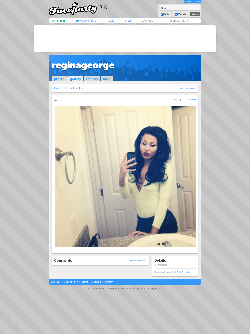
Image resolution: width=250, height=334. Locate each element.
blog (107, 79)
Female (127, 20)
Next (193, 99)
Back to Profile (187, 88)
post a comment (138, 260)
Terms (85, 281)
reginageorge (83, 65)
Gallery (58, 88)
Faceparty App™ (178, 20)
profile (59, 79)
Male (111, 20)
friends (92, 79)
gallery (75, 79)
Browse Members (85, 20)
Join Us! (55, 281)
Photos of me (76, 88)
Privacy (108, 281)
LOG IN (189, 1)
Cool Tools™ (148, 20)
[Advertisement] (125, 39)
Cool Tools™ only (180, 272)
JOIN (198, 1)
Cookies (96, 281)
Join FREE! (58, 20)
